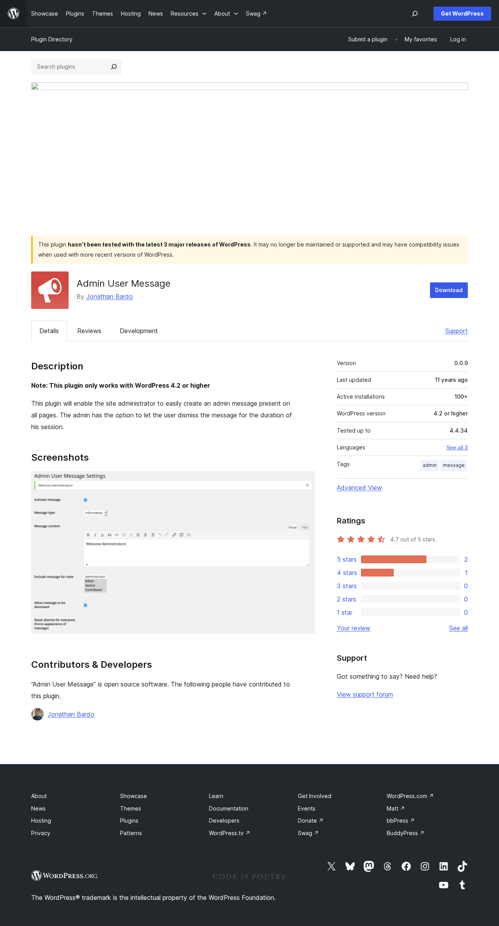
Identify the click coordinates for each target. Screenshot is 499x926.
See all (458, 628)
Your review (353, 628)
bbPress (401, 820)
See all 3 (457, 447)
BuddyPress (406, 833)
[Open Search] (415, 13)
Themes (130, 808)
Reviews (89, 331)
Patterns (131, 833)
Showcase (133, 796)
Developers (224, 820)
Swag (308, 833)
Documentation (228, 808)
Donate (311, 820)
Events (306, 808)
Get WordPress (462, 13)
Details (49, 331)
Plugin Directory (52, 39)
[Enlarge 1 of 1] (304, 482)
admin (430, 465)
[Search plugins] (114, 67)
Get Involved (314, 796)
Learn (216, 796)
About (39, 796)
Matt (396, 808)
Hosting (41, 820)
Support (456, 331)
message (454, 465)
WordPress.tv (229, 833)
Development (139, 331)
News (38, 808)
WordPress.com (410, 796)
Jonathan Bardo (109, 296)
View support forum (365, 694)
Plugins (129, 820)
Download (449, 290)
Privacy (40, 833)
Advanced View (359, 487)
